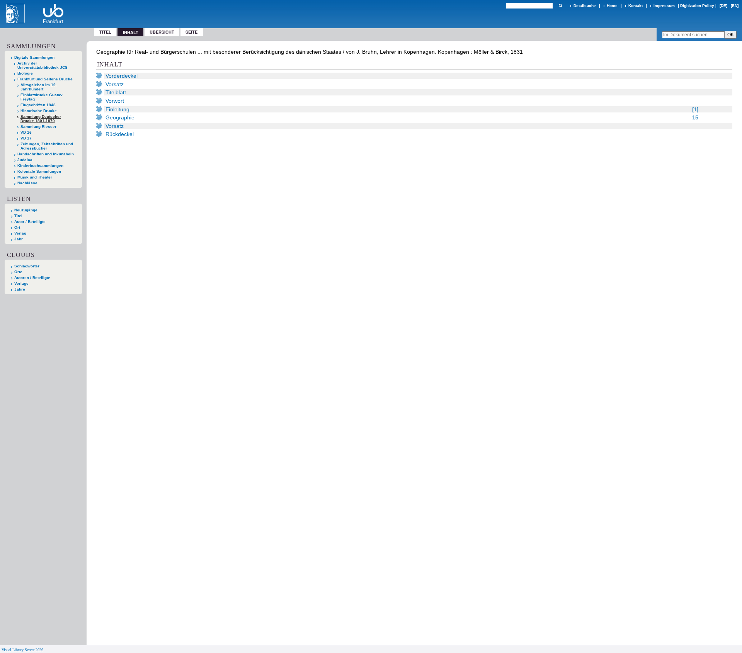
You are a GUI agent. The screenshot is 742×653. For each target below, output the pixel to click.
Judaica (24, 160)
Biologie (25, 73)
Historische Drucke (38, 111)
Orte (18, 272)
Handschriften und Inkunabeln (45, 154)
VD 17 (26, 138)
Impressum (664, 5)
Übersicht (162, 32)
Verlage (21, 283)
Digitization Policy (697, 5)
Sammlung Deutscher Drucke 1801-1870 (40, 118)
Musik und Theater (34, 177)
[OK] (560, 5)
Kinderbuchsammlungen (40, 165)
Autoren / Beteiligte (32, 277)
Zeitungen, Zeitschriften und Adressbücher (46, 146)
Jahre (19, 289)
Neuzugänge (25, 210)
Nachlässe (27, 183)
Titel (105, 32)
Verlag (20, 233)
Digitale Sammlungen (34, 57)
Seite (191, 32)
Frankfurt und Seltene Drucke (45, 79)
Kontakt (635, 5)
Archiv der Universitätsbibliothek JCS (42, 65)
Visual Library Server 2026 (22, 650)
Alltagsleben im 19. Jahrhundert (38, 87)
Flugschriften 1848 (38, 105)
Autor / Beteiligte (30, 221)
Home (612, 5)
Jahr (18, 239)
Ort (17, 227)
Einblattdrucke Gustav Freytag (41, 97)
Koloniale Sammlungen (39, 171)
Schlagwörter (26, 266)
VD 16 (26, 132)
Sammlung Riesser (38, 126)
